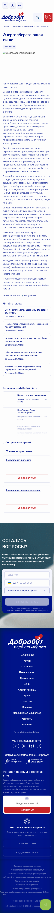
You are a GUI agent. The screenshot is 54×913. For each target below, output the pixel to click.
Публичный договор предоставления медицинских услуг (27, 877)
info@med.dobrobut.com (30, 732)
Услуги (27, 660)
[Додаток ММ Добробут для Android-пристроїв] (14, 761)
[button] (12, 583)
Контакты (27, 718)
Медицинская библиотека (23, 27)
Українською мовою (22, 901)
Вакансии (27, 724)
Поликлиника (27, 655)
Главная (6, 27)
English (37, 901)
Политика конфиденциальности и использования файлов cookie (24, 893)
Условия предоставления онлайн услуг (27, 870)
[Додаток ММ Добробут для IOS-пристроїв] (35, 761)
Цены (27, 684)
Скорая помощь (27, 689)
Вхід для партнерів (27, 852)
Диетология (9, 46)
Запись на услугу (27, 477)
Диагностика (27, 678)
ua (19, 5)
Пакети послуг (27, 672)
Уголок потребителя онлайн (27, 881)
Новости (27, 701)
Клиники (27, 707)
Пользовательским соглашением (20, 611)
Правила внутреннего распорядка (26, 888)
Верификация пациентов (27, 885)
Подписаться (27, 809)
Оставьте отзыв (27, 843)
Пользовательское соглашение (27, 866)
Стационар (27, 666)
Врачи (27, 695)
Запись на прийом (27, 601)
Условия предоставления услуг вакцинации (27, 873)
